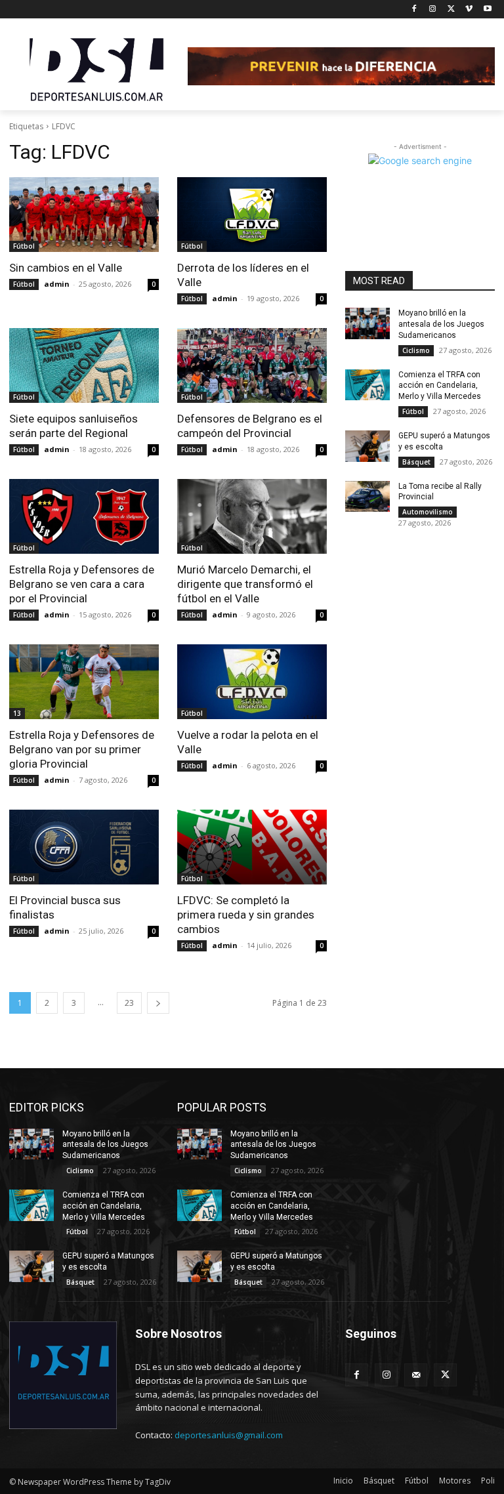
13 (17, 713)
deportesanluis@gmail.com (229, 1435)
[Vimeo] (468, 9)
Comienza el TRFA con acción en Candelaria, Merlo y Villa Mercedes (439, 386)
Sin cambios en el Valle (65, 267)
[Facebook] (414, 9)
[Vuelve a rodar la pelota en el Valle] (252, 681)
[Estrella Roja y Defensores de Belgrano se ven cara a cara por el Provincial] (84, 516)
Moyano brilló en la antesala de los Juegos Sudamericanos (441, 324)
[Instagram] (432, 9)
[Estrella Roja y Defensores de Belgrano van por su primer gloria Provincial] (84, 681)
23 (129, 1002)
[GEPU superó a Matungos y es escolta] (367, 446)
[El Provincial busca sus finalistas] (84, 847)
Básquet (416, 462)
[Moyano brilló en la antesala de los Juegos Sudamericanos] (367, 323)
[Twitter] (451, 9)
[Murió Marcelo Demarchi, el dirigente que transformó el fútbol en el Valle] (252, 516)
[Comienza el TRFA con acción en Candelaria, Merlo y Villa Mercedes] (367, 385)
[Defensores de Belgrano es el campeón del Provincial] (252, 365)
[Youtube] (487, 9)
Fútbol (24, 246)
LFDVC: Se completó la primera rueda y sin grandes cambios (245, 915)
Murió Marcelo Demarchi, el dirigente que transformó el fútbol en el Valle (245, 584)
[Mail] (415, 1374)
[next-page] (158, 1003)
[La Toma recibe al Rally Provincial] (367, 496)
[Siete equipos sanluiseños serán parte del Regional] (84, 365)
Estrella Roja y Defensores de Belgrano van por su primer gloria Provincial (81, 749)
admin (57, 284)
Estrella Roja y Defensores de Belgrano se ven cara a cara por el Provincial (81, 584)
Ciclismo (416, 350)
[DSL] (98, 68)
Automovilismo (427, 511)
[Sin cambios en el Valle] (84, 214)
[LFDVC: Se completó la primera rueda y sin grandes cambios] (252, 847)
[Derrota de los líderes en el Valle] (252, 214)
